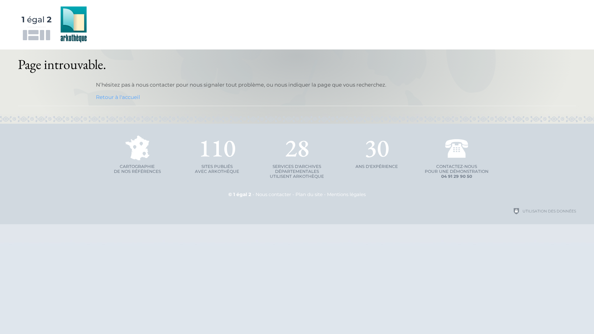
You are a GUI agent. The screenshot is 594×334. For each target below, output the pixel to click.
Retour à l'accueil (118, 97)
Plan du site (309, 194)
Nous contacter (273, 194)
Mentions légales (346, 194)
